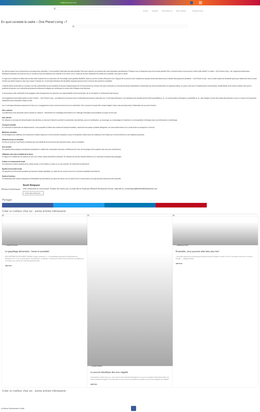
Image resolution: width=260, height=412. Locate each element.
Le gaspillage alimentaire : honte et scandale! (27, 251)
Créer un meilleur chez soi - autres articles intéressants (34, 390)
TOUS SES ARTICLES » (33, 193)
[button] (200, 2)
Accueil (145, 11)
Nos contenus (181, 11)
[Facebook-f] (191, 2)
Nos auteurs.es (167, 11)
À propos (155, 11)
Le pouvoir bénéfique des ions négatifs (109, 372)
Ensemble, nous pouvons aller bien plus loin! (197, 251)
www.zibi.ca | (119, 188)
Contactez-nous (197, 11)
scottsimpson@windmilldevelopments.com (141, 188)
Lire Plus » (8, 266)
